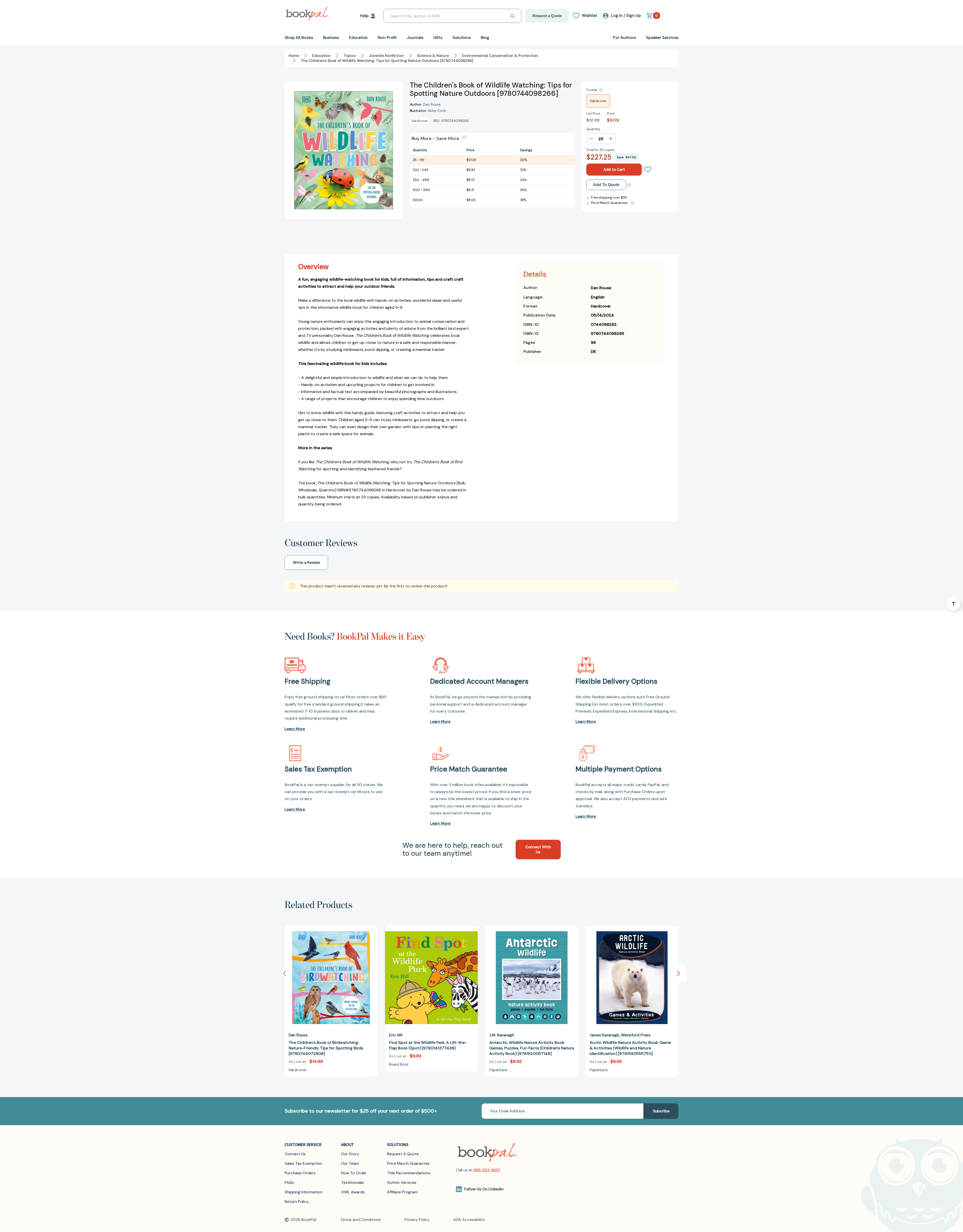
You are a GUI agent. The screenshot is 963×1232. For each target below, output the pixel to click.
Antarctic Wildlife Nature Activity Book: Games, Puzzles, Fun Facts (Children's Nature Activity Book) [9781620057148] (531, 1048)
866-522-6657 (487, 1170)
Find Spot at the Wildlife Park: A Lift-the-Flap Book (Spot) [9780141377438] (428, 1045)
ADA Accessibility (469, 1219)
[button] (678, 973)
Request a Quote (547, 16)
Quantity (593, 129)
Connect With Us (538, 849)
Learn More (295, 728)
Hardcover (598, 101)
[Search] (512, 16)
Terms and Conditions (360, 1219)
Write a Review (306, 562)
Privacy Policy (417, 1219)
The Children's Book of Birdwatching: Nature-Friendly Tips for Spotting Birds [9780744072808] (326, 1048)
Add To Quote (606, 185)
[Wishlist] (648, 169)
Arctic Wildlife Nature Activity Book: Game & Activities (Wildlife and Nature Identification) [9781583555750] (630, 1048)
